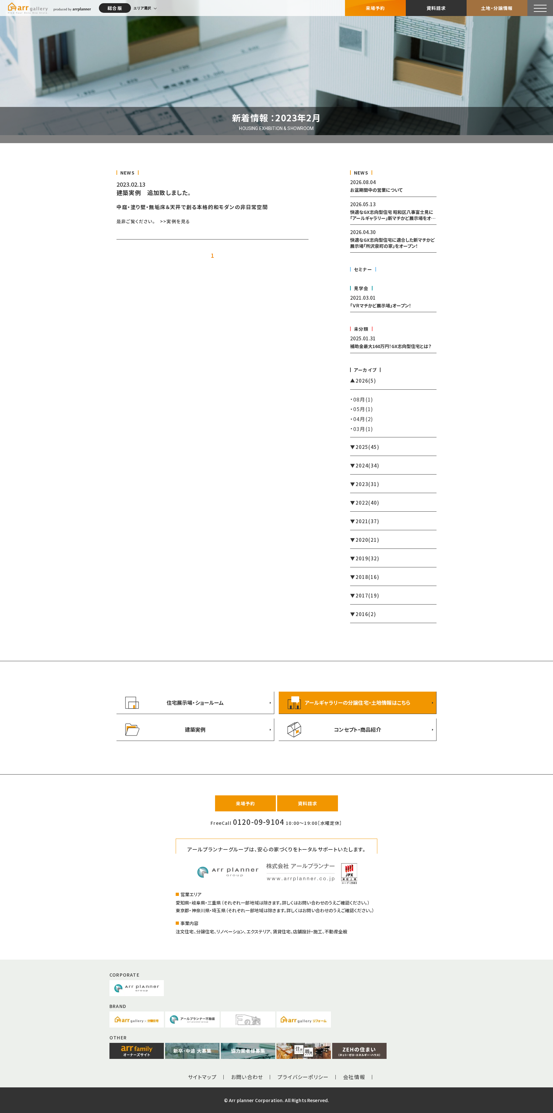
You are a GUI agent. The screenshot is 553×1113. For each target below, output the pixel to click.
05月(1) (363, 409)
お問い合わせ (247, 1077)
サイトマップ (202, 1077)
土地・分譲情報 (497, 8)
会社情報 (354, 1077)
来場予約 (375, 8)
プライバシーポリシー (303, 1077)
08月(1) (363, 399)
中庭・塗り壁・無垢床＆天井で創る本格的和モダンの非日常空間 (192, 207)
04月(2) (363, 419)
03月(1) (363, 429)
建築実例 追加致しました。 (153, 192)
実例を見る (178, 221)
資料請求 (436, 8)
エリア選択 (142, 8)
